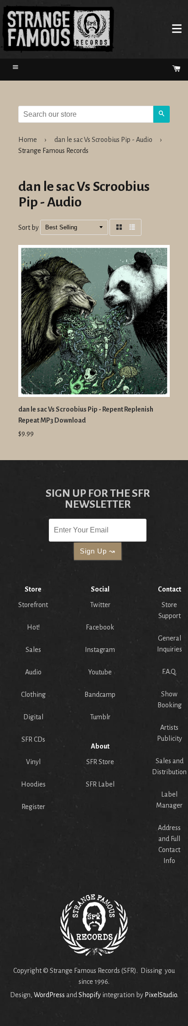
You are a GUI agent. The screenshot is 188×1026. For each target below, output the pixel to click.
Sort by (28, 228)
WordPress (49, 995)
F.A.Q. (169, 671)
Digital (33, 717)
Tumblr (100, 717)
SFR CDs (33, 739)
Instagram (100, 649)
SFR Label (100, 784)
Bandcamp (99, 694)
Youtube (100, 672)
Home (57, 28)
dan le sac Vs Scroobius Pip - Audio (103, 139)
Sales (33, 649)
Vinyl (33, 761)
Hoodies (33, 784)
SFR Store (100, 761)
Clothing (33, 694)
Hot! (33, 627)
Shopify (89, 995)
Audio (33, 672)
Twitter (100, 604)
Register (33, 806)
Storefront (33, 604)
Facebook (100, 627)
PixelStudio (161, 995)
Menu (176, 28)
